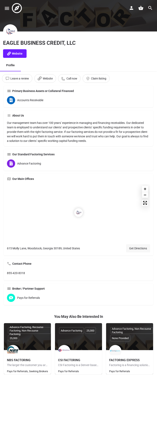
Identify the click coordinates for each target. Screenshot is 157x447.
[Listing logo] (10, 31)
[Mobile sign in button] (131, 8)
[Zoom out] (145, 195)
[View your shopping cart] (141, 8)
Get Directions (138, 248)
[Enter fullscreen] (145, 203)
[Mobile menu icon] (7, 8)
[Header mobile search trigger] (150, 8)
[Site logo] (17, 8)
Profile (10, 65)
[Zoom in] (145, 189)
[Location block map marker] (78, 212)
